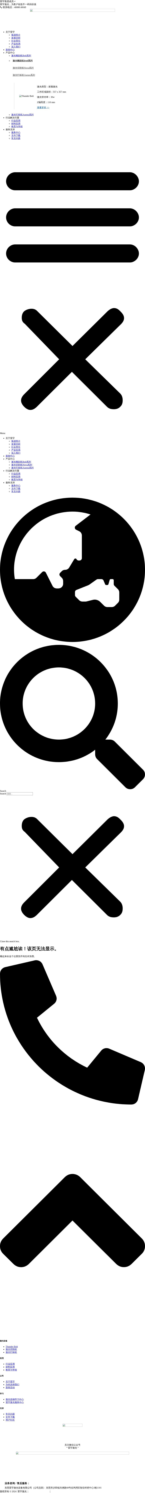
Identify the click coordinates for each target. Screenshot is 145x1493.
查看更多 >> (43, 107)
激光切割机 (11, 1349)
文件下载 (15, 135)
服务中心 (15, 132)
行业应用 (15, 120)
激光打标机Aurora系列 (24, 75)
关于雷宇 (10, 1381)
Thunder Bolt (12, 1346)
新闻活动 (10, 1387)
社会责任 (15, 41)
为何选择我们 (12, 1384)
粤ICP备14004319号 (39, 1491)
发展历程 (15, 38)
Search (3, 793)
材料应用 (15, 123)
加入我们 (15, 47)
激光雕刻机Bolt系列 (21, 55)
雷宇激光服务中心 (15, 1402)
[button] (72, 288)
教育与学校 (17, 126)
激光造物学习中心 (15, 1399)
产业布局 (15, 44)
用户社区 (10, 1420)
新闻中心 (10, 49)
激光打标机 (11, 1352)
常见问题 (15, 138)
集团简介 (15, 35)
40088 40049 (41, 1483)
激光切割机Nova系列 (23, 68)
